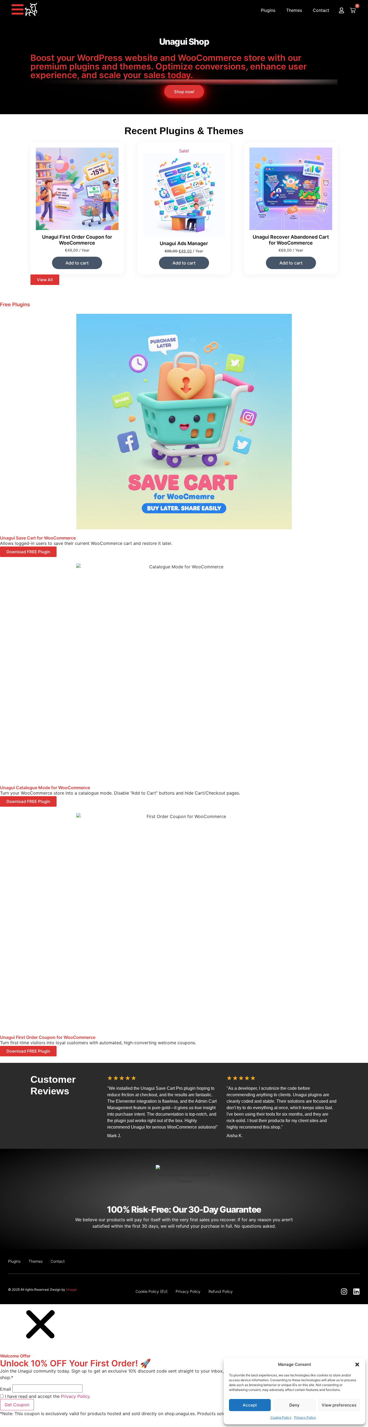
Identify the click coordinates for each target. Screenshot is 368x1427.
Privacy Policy (305, 1417)
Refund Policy (221, 1291)
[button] (357, 1364)
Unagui (71, 1289)
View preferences (339, 1405)
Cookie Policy (280, 1417)
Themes (294, 10)
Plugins (268, 10)
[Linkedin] (356, 1291)
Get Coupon (17, 1404)
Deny (294, 1405)
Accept (250, 1405)
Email (5, 1389)
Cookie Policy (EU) (152, 1291)
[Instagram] (344, 1291)
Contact (321, 10)
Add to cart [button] (77, 263)
